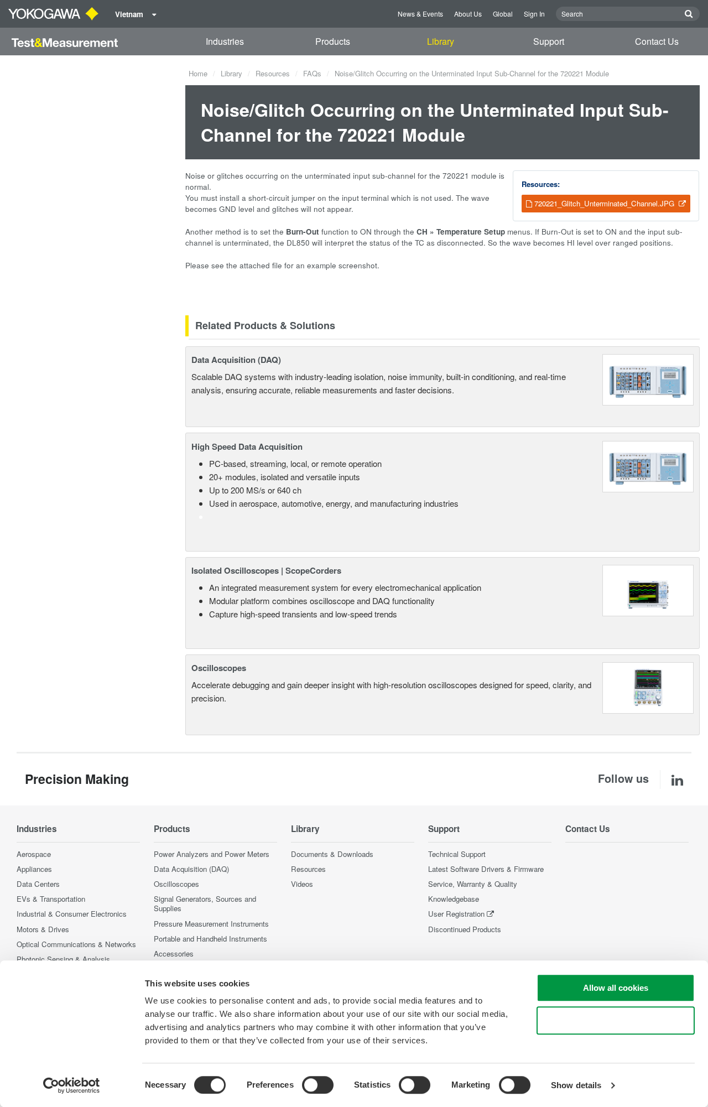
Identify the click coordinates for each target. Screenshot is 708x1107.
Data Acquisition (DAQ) (236, 360)
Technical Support (457, 854)
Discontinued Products (464, 929)
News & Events (420, 13)
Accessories (174, 953)
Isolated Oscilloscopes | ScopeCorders (266, 570)
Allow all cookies (615, 987)
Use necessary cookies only (615, 1020)
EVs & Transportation (51, 898)
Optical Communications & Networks (76, 944)
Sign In (534, 13)
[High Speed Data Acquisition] (648, 465)
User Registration (456, 913)
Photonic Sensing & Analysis (63, 959)
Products (332, 41)
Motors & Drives (43, 929)
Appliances (34, 869)
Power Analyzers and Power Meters (211, 854)
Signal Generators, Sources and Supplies (205, 903)
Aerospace (34, 854)
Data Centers (38, 884)
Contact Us (657, 41)
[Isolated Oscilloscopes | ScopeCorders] (648, 589)
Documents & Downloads (332, 854)
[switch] (318, 1085)
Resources (273, 73)
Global (503, 13)
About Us (468, 13)
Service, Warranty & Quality (472, 884)
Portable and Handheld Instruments (210, 938)
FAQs (312, 73)
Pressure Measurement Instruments (211, 923)
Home (198, 73)
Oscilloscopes (218, 668)
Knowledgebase (453, 898)
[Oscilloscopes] (648, 687)
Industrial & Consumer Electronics (72, 913)
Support (548, 41)
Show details (576, 1085)
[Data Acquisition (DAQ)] (648, 378)
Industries (225, 41)
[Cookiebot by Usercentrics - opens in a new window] (71, 1085)
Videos (302, 884)
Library (440, 41)
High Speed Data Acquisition (247, 446)
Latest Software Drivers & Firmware (486, 869)
